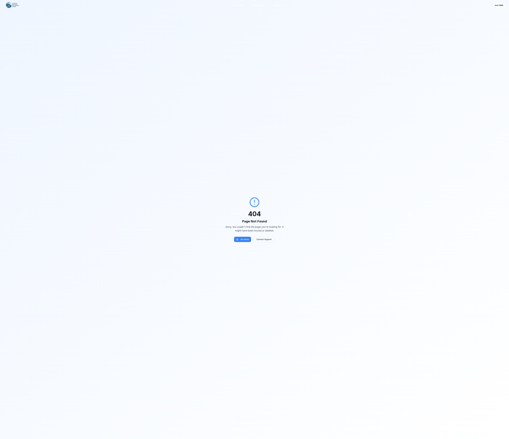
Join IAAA (498, 5)
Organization (236, 5)
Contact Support (264, 239)
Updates (277, 5)
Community (258, 5)
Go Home (244, 239)
